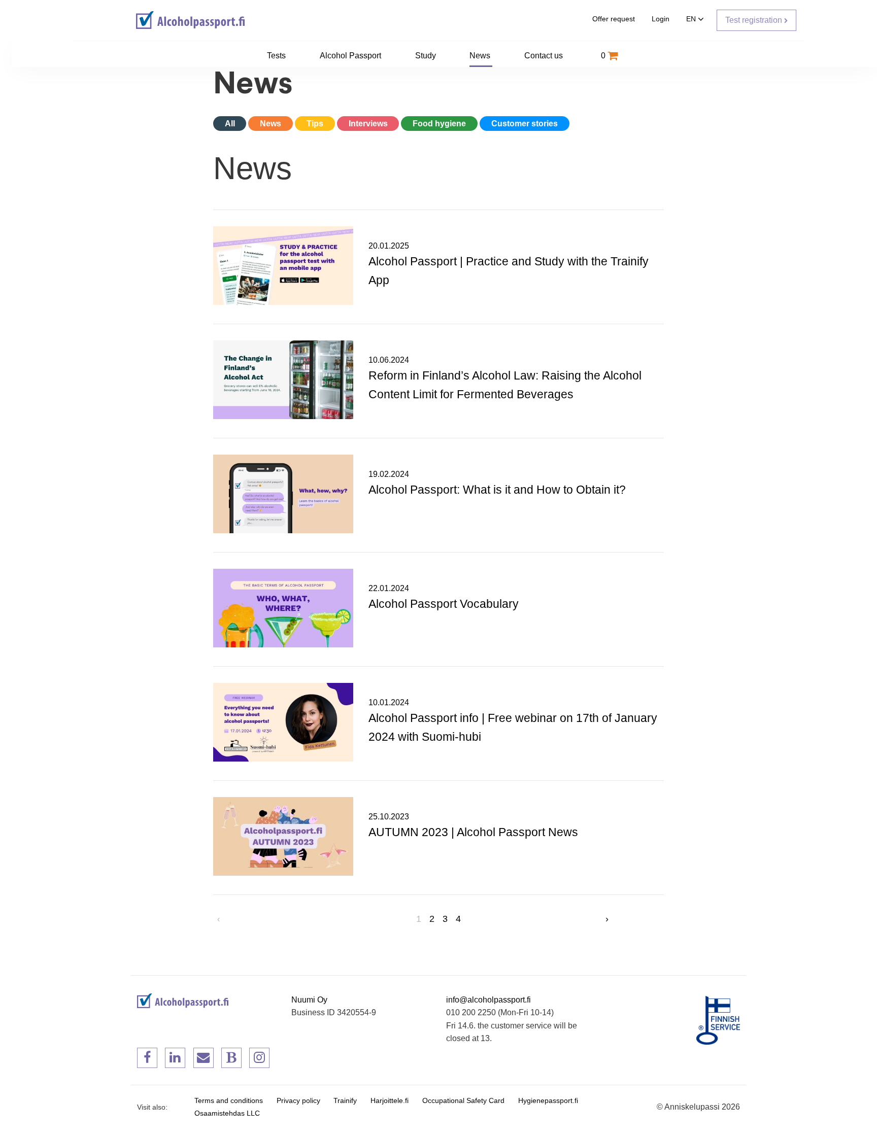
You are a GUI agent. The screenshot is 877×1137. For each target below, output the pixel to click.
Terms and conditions (228, 1101)
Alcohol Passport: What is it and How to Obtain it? (497, 489)
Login (660, 19)
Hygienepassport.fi (548, 1101)
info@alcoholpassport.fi (488, 999)
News (480, 55)
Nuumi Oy (309, 999)
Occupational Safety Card (463, 1101)
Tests (277, 55)
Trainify (345, 1101)
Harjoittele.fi (389, 1101)
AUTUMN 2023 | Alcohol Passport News (473, 832)
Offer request (613, 19)
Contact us (544, 55)
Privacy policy (298, 1101)
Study (426, 55)
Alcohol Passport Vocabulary (443, 603)
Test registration (754, 20)
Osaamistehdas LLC (227, 1113)
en (692, 19)
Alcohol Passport (351, 55)
